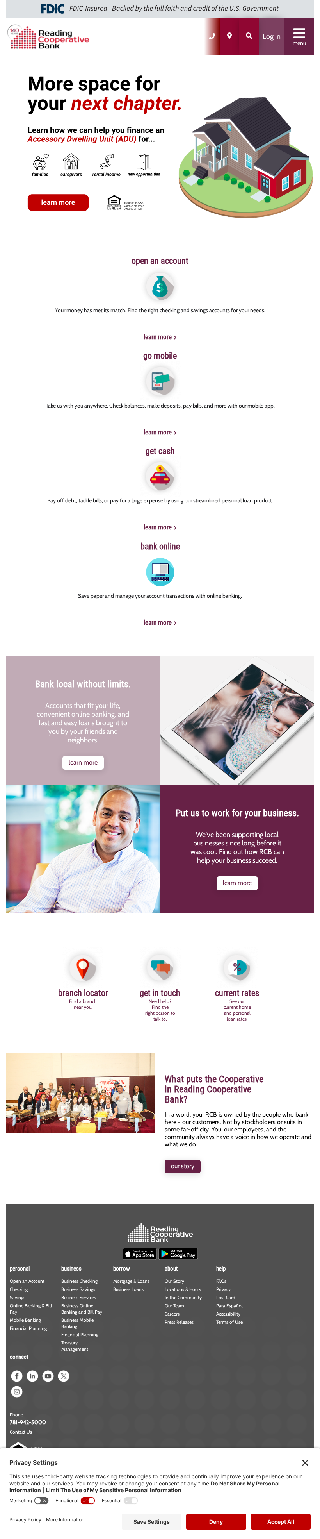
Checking (19, 1289)
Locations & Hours (183, 1289)
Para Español (229, 1305)
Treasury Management (74, 1346)
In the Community (183, 1297)
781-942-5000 (28, 1422)
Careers (172, 1314)
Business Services (78, 1297)
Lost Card (225, 1297)
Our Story (174, 1281)
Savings (17, 1297)
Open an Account (27, 1281)
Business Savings (78, 1289)
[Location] (229, 36)
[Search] (249, 36)
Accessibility (228, 1314)
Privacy (223, 1289)
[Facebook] (17, 1376)
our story (182, 1166)
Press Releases (179, 1322)
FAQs (221, 1281)
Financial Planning (28, 1328)
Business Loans (128, 1289)
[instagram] (17, 1392)
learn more (158, 337)
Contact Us (21, 1432)
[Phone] (212, 36)
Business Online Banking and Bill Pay (81, 1309)
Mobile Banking (25, 1320)
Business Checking (79, 1281)
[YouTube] (48, 1376)
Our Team (174, 1305)
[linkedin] (32, 1376)
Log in (272, 36)
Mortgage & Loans (131, 1281)
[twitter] (63, 1376)
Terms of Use (229, 1322)
